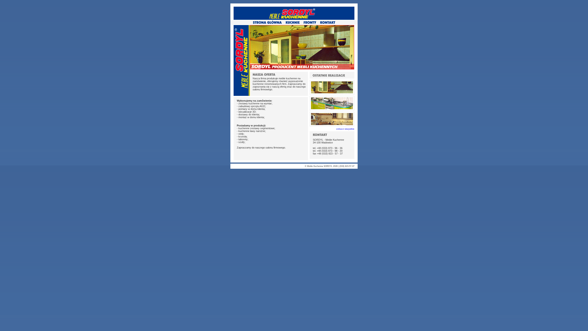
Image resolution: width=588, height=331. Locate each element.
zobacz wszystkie (345, 129)
